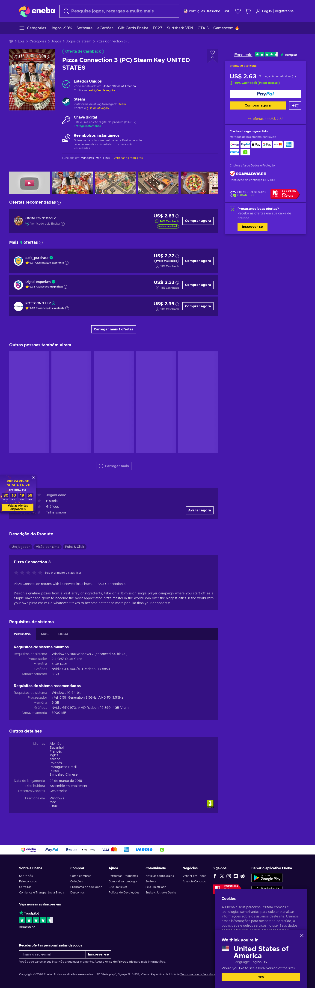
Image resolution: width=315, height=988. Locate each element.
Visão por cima (47, 547)
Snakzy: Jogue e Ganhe (161, 892)
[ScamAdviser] (248, 174)
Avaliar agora (199, 510)
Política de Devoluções (124, 892)
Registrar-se (284, 11)
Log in (267, 11)
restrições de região (101, 90)
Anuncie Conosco (194, 881)
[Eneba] (37, 11)
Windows (57, 798)
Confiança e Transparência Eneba (41, 892)
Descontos (77, 892)
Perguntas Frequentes (123, 876)
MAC (45, 634)
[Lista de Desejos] (238, 11)
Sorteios (151, 881)
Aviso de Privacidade (119, 961)
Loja (21, 41)
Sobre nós (26, 876)
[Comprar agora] (265, 94)
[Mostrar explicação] (66, 263)
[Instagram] (228, 876)
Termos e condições (194, 974)
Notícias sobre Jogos (160, 876)
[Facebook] (215, 876)
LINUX (63, 634)
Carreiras (25, 887)
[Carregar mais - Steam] (66, 102)
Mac (53, 802)
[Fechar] (302, 935)
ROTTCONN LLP (38, 303)
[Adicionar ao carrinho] (295, 105)
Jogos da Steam (78, 41)
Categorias (38, 41)
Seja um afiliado (156, 887)
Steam (122, 104)
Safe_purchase (36, 258)
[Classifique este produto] (29, 573)
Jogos (56, 41)
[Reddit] (242, 876)
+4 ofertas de (265, 119)
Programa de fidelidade (86, 887)
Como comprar (80, 876)
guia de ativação (98, 108)
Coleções (76, 881)
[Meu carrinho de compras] (248, 11)
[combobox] (119, 11)
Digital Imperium (38, 282)
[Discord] (235, 876)
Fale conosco (28, 881)
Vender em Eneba (194, 876)
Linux (54, 806)
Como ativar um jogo (123, 881)
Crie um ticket (118, 887)
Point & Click (74, 547)
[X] (222, 876)
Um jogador (21, 547)
